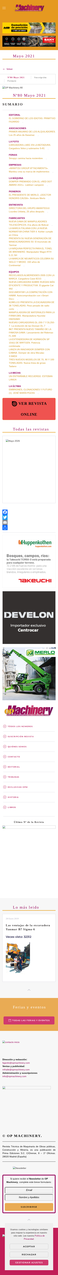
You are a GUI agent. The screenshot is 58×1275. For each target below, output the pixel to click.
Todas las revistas (31, 429)
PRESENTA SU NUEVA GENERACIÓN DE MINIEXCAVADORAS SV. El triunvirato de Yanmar (30, 241)
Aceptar (29, 1246)
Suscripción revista (21, 736)
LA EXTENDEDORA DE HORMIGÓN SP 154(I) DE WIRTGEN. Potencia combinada (29, 342)
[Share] (29, 527)
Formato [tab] (12, 81)
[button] (4, 8)
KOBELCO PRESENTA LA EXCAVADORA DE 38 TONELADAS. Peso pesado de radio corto (31, 305)
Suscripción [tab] (40, 77)
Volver (9, 69)
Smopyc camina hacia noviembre (26, 158)
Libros (12, 807)
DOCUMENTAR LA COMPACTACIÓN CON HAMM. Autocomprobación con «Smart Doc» (30, 295)
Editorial (14, 767)
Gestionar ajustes (29, 1262)
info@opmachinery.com (14, 1076)
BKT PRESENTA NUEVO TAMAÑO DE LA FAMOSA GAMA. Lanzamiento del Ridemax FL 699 (31, 332)
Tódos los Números (20, 726)
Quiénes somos (17, 747)
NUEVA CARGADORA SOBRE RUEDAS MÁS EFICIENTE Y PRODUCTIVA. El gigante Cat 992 (32, 285)
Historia (13, 797)
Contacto (14, 757)
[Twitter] (29, 517)
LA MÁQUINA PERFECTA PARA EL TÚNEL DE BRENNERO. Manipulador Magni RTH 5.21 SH (30, 251)
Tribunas (13, 777)
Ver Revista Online (33, 408)
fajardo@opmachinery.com (16, 1063)
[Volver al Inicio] (29, 8)
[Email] (29, 522)
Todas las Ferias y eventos (31, 1020)
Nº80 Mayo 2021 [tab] (16, 77)
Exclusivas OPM (18, 787)
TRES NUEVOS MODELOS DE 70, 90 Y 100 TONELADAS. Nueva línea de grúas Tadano (31, 363)
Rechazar (29, 1254)
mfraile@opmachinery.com (16, 1069)
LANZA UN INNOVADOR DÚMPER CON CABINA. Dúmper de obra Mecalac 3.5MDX (29, 352)
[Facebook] (29, 512)
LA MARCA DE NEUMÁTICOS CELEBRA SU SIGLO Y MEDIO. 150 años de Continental (31, 262)
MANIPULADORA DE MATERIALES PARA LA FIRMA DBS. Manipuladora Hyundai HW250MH (32, 315)
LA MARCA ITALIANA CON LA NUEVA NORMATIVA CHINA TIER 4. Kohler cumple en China (31, 231)
